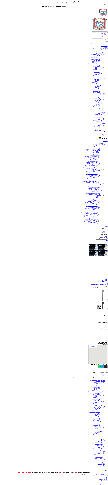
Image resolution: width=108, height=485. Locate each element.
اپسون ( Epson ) (99, 127)
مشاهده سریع (105, 280)
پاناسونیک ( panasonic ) (97, 120)
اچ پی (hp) (98, 55)
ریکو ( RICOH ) (97, 72)
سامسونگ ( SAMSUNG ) (94, 57)
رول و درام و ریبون (98, 76)
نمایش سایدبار (105, 236)
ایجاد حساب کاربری (102, 34)
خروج (106, 226)
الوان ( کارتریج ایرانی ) (95, 59)
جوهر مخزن (100, 73)
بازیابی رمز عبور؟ (104, 43)
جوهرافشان (100, 88)
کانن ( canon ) (97, 56)
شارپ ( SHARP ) (96, 69)
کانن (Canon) (99, 125)
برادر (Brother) (97, 98)
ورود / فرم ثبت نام (101, 466)
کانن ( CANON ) (96, 68)
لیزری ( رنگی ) (99, 85)
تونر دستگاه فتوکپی (98, 67)
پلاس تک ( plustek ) (98, 130)
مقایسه (103, 465)
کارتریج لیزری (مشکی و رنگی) (96, 54)
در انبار (103, 232)
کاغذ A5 (100, 111)
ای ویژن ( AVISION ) (98, 126)
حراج (104, 231)
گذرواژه (106, 39)
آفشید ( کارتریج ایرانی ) (95, 60)
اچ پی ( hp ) (97, 64)
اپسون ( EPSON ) (96, 66)
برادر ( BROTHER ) (96, 62)
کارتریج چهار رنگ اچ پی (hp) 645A (99, 284)
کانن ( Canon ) (99, 119)
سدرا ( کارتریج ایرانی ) (95, 61)
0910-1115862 (105, 302)
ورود (106, 41)
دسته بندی (105, 141)
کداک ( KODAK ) (98, 128)
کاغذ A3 (100, 108)
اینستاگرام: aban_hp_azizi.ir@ (101, 309)
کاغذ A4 (100, 110)
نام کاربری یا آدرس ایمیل (102, 36)
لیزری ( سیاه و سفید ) (98, 79)
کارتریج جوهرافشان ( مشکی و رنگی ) (94, 63)
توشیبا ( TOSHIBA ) (96, 70)
